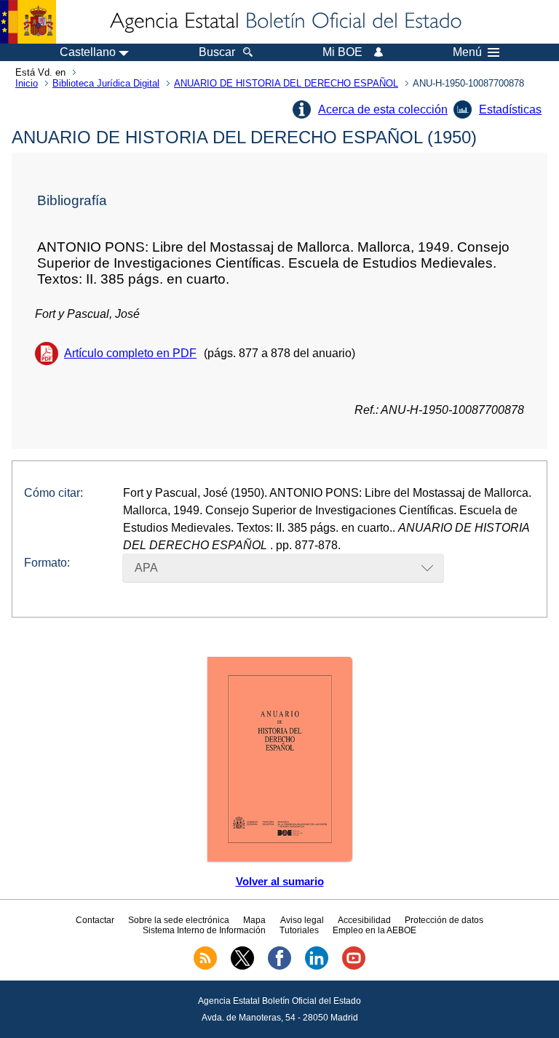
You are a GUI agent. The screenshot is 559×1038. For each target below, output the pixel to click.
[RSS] (205, 967)
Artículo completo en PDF (130, 353)
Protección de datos (444, 920)
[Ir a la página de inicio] (285, 22)
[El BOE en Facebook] (279, 967)
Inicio (26, 83)
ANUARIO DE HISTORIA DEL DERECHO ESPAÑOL (286, 83)
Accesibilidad (364, 920)
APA (146, 568)
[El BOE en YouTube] (353, 967)
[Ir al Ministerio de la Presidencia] (28, 22)
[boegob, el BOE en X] (242, 967)
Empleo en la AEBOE (374, 930)
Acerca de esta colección (383, 109)
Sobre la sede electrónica (178, 920)
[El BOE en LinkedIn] (316, 967)
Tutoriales (299, 930)
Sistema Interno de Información (204, 930)
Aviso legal (302, 920)
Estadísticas (510, 109)
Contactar (95, 920)
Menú (467, 52)
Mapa (254, 920)
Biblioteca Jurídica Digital (105, 83)
